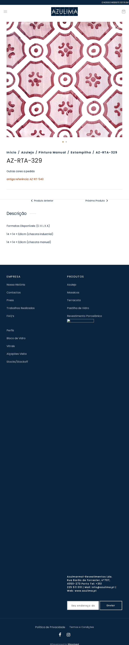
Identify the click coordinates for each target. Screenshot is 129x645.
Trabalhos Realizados (21, 308)
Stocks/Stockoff (17, 362)
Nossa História (16, 285)
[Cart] (123, 11)
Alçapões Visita (17, 354)
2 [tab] (66, 141)
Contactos (14, 292)
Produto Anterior (43, 200)
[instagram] (68, 635)
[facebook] (60, 635)
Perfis (10, 330)
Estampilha (81, 152)
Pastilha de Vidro (78, 308)
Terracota (74, 300)
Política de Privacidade (50, 627)
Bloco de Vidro (16, 338)
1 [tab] (63, 142)
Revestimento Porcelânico (84, 316)
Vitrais (11, 346)
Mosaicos (73, 292)
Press (10, 300)
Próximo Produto (95, 200)
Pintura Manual (52, 152)
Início (12, 152)
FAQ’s (10, 316)
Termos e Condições (81, 627)
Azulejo (27, 152)
